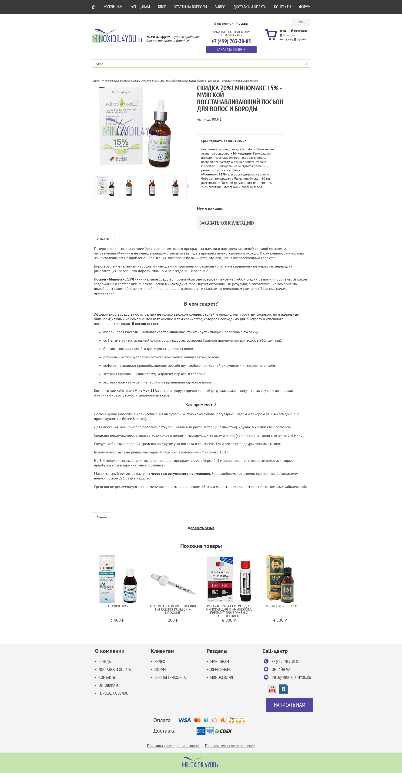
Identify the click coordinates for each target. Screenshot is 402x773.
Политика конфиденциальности (173, 745)
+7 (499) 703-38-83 (286, 661)
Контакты (282, 7)
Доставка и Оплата (250, 7)
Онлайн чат (282, 669)
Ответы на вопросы (190, 7)
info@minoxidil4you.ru (291, 677)
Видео (220, 7)
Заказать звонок (231, 49)
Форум (304, 7)
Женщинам (140, 7)
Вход (301, 22)
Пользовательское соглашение (230, 745)
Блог (162, 7)
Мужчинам (113, 7)
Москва (241, 23)
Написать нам (289, 704)
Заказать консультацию (226, 223)
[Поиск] (306, 63)
